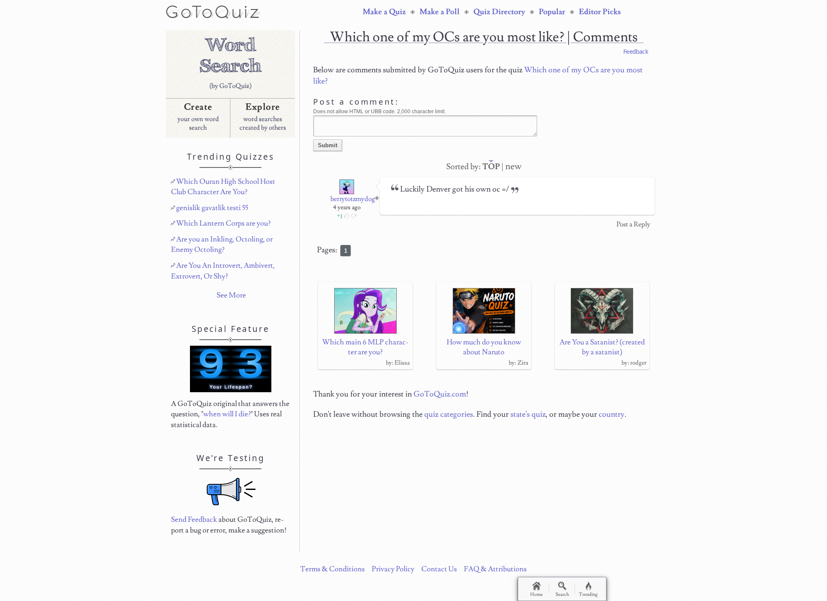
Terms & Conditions (332, 569)
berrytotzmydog (352, 199)
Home (536, 594)
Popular (552, 12)
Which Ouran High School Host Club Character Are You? (223, 187)
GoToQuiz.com (440, 394)
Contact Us (439, 569)
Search (562, 594)
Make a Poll (440, 12)
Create (198, 107)
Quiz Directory (499, 12)
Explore (263, 107)
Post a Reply (633, 224)
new (513, 166)
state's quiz (528, 414)
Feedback (635, 51)
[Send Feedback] (231, 491)
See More (231, 295)
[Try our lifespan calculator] (230, 369)
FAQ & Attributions (495, 569)
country (612, 414)
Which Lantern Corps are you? (223, 223)
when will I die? (227, 414)
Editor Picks (600, 12)
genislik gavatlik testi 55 (212, 208)
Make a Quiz (384, 12)
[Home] (213, 11)
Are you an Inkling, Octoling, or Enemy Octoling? (222, 245)
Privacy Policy (393, 569)
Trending (588, 594)
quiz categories (448, 414)
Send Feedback (194, 519)
